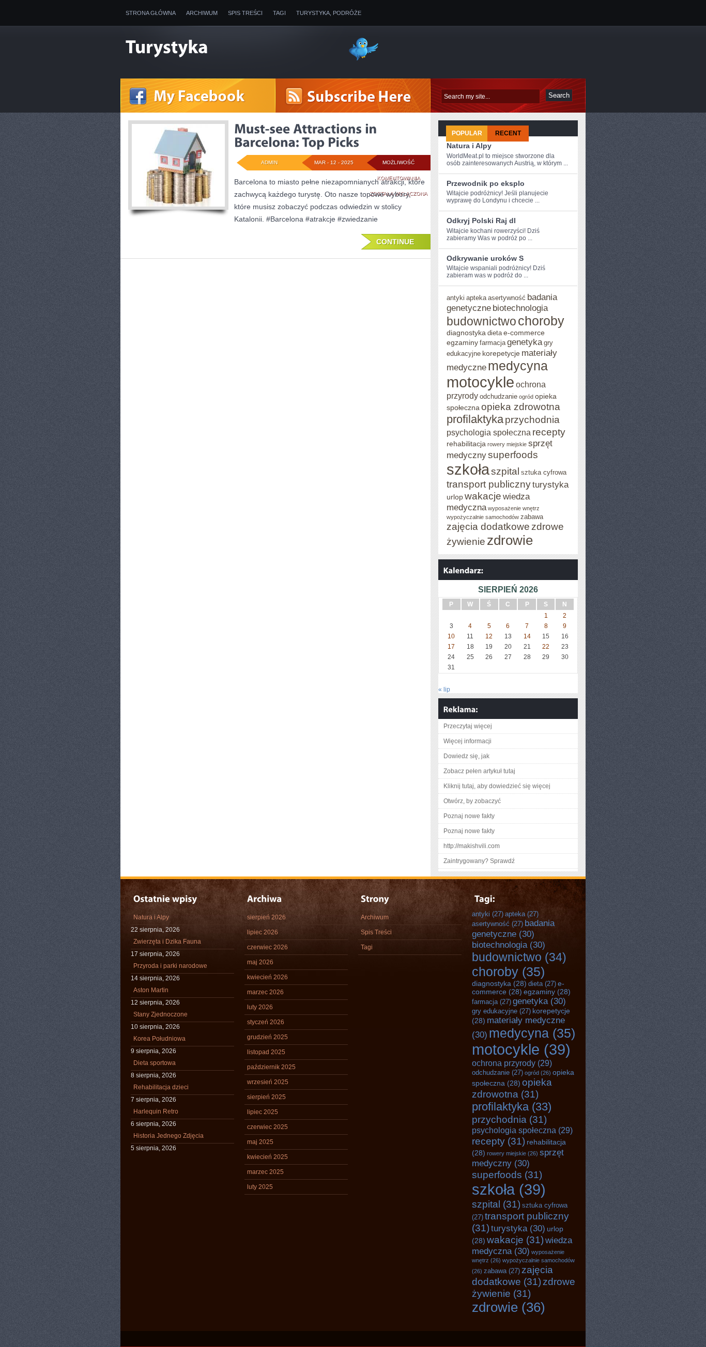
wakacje (483, 496)
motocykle (480, 381)
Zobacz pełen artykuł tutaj (479, 771)
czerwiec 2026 (267, 947)
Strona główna (151, 13)
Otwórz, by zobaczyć (472, 801)
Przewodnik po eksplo (486, 183)
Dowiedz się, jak (466, 756)
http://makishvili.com (471, 846)
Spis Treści (245, 13)
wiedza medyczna (522, 1245)
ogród (526, 397)
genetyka (524, 342)
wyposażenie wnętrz (514, 508)
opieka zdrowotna (520, 406)
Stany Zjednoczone (160, 1014)
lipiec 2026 (262, 932)
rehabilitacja (466, 444)
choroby (541, 321)
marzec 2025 (265, 1172)
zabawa (531, 517)
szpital (505, 471)
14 (527, 636)
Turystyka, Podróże (328, 13)
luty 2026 (260, 1007)
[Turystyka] (229, 48)
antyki (456, 298)
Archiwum (202, 13)
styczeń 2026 (265, 1022)
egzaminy (462, 342)
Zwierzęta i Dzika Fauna (167, 941)
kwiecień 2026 (267, 977)
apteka (476, 298)
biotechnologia (520, 308)
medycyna (518, 365)
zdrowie (510, 540)
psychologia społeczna (489, 432)
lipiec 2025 (262, 1112)
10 (451, 636)
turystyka (550, 484)
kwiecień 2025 (267, 1157)
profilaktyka (475, 419)
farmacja (492, 343)
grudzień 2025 (267, 1037)
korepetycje (501, 353)
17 (451, 646)
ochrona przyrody (512, 1063)
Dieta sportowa (154, 1063)
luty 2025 (260, 1187)
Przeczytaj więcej (467, 726)
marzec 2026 (265, 992)
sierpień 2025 (266, 1097)
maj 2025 (260, 1142)
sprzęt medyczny (518, 1157)
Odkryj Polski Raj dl (481, 220)
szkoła (468, 469)
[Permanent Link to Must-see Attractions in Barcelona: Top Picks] (307, 135)
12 (489, 636)
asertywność (507, 298)
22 (545, 646)
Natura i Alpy (469, 146)
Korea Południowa (159, 1038)
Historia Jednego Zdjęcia (168, 1135)
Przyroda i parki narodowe (170, 965)
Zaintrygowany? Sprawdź (479, 861)
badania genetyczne (513, 928)
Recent (508, 133)
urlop (455, 497)
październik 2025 (271, 1067)
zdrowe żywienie (523, 1287)
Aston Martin (150, 990)
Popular (467, 133)
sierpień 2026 (266, 917)
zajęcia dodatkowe (488, 526)
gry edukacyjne (501, 1011)
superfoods (513, 454)
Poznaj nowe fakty (469, 816)
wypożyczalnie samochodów (483, 517)
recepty (548, 431)
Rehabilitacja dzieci (161, 1087)
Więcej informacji (467, 741)
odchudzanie (498, 396)
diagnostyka (466, 332)
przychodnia (532, 419)
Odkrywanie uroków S (485, 258)
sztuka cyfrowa (543, 472)
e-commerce (524, 332)
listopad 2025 (266, 1052)
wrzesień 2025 (267, 1082)
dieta (494, 333)
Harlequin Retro (155, 1111)
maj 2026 (260, 962)
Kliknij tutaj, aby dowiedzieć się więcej (496, 786)
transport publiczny (489, 484)
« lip (444, 689)
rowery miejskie (507, 444)
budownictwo (481, 321)
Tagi (279, 13)
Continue (395, 242)
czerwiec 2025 (267, 1127)
